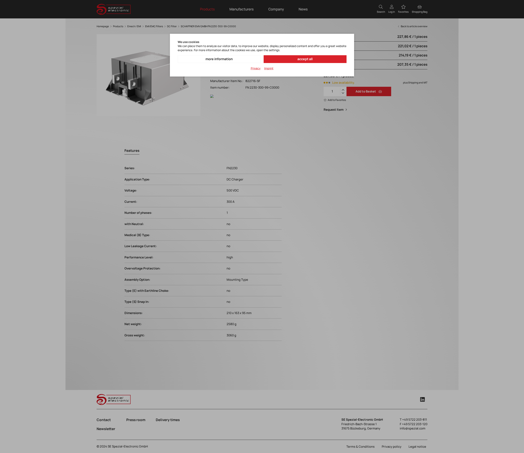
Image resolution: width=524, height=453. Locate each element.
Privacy (256, 68)
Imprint (268, 68)
